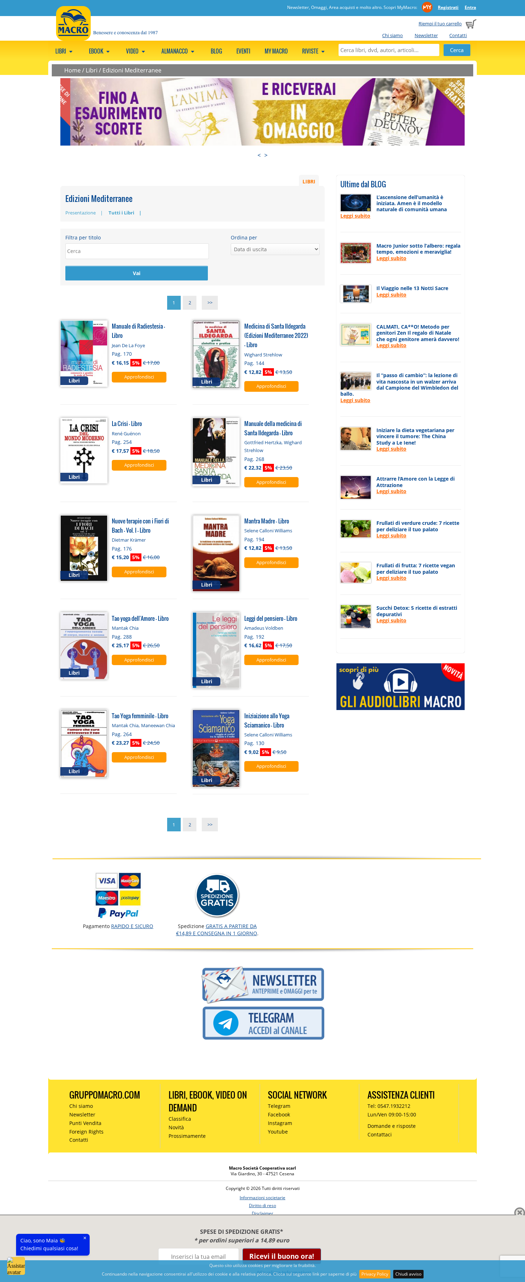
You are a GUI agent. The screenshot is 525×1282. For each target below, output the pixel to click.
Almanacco (175, 51)
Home (72, 70)
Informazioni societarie (262, 1198)
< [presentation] (259, 155)
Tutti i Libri (121, 212)
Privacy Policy (374, 1274)
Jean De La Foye (128, 345)
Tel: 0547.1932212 (389, 1106)
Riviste (310, 51)
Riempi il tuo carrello (440, 23)
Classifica (180, 1118)
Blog (216, 51)
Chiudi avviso (408, 1274)
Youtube (278, 1131)
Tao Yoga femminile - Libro (140, 715)
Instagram (280, 1123)
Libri (61, 51)
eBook (96, 51)
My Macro (276, 51)
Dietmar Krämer (129, 540)
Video (133, 51)
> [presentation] (266, 155)
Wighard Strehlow (263, 354)
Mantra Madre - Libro (266, 521)
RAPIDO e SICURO (132, 926)
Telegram (279, 1106)
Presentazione (80, 212)
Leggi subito (355, 215)
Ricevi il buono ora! (281, 1256)
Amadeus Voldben (263, 628)
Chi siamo (392, 35)
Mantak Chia (125, 628)
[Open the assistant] (16, 1266)
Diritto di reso (262, 1205)
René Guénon (126, 433)
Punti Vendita (85, 1123)
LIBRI (308, 181)
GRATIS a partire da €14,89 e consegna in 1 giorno (216, 930)
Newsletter (426, 35)
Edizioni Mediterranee (131, 70)
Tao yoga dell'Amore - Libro (140, 618)
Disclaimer (262, 1213)
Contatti (458, 35)
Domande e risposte (392, 1126)
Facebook (279, 1114)
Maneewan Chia (158, 725)
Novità (176, 1127)
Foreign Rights (86, 1131)
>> (210, 303)
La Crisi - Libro (127, 423)
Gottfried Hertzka (262, 442)
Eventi (243, 51)
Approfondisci (139, 377)
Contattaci (380, 1134)
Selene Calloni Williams (268, 530)
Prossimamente (187, 1135)
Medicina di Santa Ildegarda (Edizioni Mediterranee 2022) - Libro (276, 335)
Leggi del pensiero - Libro (270, 618)
